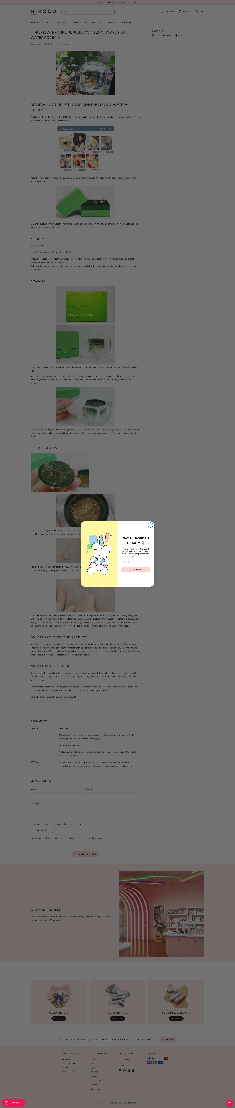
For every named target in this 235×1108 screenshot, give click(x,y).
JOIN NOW (135, 569)
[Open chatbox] (229, 1102)
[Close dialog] (150, 525)
